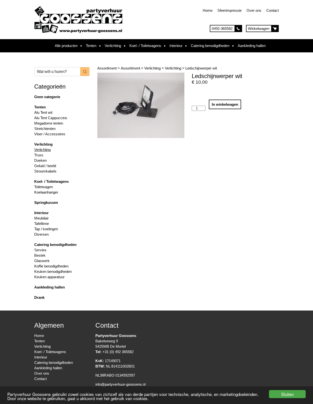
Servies (40, 250)
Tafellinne (41, 223)
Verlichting (113, 46)
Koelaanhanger (46, 192)
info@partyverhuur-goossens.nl (120, 384)
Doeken (40, 160)
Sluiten (287, 394)
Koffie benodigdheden (51, 266)
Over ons (253, 10)
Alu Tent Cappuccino (50, 118)
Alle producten (66, 46)
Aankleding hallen (252, 46)
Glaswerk (42, 261)
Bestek (39, 255)
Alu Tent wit (43, 112)
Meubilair (41, 218)
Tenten (91, 46)
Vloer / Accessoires (49, 134)
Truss (38, 155)
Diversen (41, 234)
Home (207, 10)
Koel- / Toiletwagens (145, 46)
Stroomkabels (45, 171)
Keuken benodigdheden (53, 271)
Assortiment (107, 68)
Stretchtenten (45, 129)
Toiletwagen (43, 187)
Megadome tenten (48, 123)
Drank (39, 297)
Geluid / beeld (45, 166)
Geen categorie (47, 97)
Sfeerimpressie (229, 10)
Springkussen (46, 202)
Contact (272, 10)
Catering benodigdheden (210, 46)
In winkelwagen (225, 104)
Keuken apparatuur (49, 277)
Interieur (175, 46)
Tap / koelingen (46, 229)
